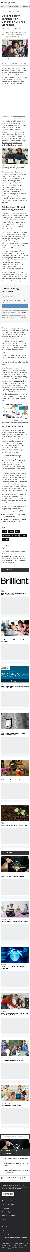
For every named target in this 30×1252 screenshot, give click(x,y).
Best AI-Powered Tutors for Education (13, 1152)
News (17, 531)
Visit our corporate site (14, 1188)
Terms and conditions (8, 1201)
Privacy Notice (23, 312)
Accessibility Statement (8, 1234)
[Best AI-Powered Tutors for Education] (15, 1147)
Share (5, 63)
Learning (4, 11)
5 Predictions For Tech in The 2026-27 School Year (16, 1171)
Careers (4, 1219)
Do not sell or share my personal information (14, 1237)
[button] (2, 2)
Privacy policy (6, 1208)
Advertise (4, 1223)
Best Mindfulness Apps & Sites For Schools (16, 1164)
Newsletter (25, 63)
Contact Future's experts (9, 1204)
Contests (5, 539)
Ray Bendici (6, 29)
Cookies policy (6, 1212)
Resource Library (13, 6)
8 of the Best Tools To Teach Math (16, 1158)
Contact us (5, 1230)
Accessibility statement (8, 1215)
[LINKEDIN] (3, 548)
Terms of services (21, 310)
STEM (17, 11)
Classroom (11, 11)
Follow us (16, 63)
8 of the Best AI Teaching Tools (15, 1178)
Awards (23, 535)
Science (10, 531)
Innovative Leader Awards (10, 535)
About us (4, 1226)
